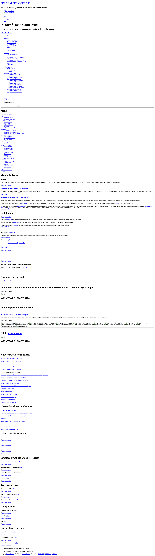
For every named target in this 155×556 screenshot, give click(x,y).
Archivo (6, 100)
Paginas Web (4, 141)
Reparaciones (4, 159)
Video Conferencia (8, 149)
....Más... (16, 537)
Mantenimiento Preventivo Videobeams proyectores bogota (16, 386)
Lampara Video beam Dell (14, 89)
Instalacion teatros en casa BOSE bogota (11, 361)
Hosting (6, 143)
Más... (20, 461)
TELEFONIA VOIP (6, 116)
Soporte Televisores (12, 41)
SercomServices (10, 554)
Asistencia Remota (8, 125)
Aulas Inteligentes (8, 148)
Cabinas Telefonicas (9, 161)
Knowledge (7, 126)
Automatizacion (8, 146)
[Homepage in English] (9, 12)
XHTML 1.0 (48, 554)
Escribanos (6, 19)
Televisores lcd (7, 154)
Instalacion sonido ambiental (11, 132)
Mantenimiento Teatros (10, 130)
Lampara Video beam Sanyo (14, 84)
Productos (6, 38)
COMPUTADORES (6, 120)
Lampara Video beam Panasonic (15, 80)
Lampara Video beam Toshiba (14, 90)
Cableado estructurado (9, 127)
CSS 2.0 (54, 554)
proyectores (4, 418)
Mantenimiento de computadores (15, 57)
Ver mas (24, 267)
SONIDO (3, 129)
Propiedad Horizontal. (6, 280)
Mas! (5, 21)
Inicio (5, 16)
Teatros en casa (11, 47)
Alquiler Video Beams (9, 138)
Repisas (6, 155)
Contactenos (10, 64)
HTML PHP (41, 554)
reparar (117, 203)
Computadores (7, 162)
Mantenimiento (8, 122)
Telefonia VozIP (8, 67)
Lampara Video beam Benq (14, 83)
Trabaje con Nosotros (6, 170)
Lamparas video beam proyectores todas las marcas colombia (16, 413)
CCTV (9, 63)
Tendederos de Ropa (9, 157)
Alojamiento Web (11, 43)
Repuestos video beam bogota (8, 410)
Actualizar (6, 36)
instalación (9, 219)
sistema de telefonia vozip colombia (10, 424)
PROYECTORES (5, 135)
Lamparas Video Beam (10, 73)
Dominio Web (10, 44)
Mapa (5, 18)
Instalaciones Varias (6, 145)
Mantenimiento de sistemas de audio (16, 60)
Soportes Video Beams (13, 46)
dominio (6, 142)
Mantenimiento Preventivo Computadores (14, 188)
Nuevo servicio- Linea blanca (8, 402)
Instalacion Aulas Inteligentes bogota (10, 383)
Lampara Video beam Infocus (14, 77)
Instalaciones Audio (12, 54)
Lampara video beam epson (14, 74)
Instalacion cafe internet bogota (8, 397)
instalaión (15, 225)
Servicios (6, 53)
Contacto (3, 171)
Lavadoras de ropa (8, 165)
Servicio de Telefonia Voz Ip (8, 388)
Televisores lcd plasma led (16, 243)
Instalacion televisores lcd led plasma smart (11, 358)
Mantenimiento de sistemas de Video (16, 61)
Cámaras (9, 48)
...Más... (14, 532)
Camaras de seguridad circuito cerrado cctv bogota (13, 415)
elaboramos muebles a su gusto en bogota (14, 315)
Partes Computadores (12, 40)
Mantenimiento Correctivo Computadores (14, 197)
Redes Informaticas (9, 158)
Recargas (9, 71)
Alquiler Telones (8, 139)
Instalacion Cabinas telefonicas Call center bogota (13, 364)
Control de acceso (8, 152)
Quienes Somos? (11, 50)
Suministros (7, 123)
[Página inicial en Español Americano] (9, 11)
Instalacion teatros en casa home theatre (14, 133)
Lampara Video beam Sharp (14, 79)
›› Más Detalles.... (6, 33)
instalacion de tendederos (7, 391)
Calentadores (7, 164)
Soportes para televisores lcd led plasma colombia (13, 421)
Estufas (6, 168)
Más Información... (5, 194)
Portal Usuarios (11, 70)
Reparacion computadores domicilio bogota (12, 369)
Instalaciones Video (12, 56)
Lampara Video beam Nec (14, 82)
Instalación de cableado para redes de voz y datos (13, 377)
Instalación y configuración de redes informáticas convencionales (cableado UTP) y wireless (24, 375)
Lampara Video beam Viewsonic (15, 87)
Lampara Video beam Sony (14, 76)
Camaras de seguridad (9, 151)
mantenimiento (25, 203)
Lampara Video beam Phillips (14, 92)
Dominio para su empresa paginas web (10, 429)
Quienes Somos (8, 99)
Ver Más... (3, 454)
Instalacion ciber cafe (9, 119)
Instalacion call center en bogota (9, 394)
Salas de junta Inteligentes (13, 58)
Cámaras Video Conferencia (8, 426)
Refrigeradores (7, 167)
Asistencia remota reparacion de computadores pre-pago (15, 380)
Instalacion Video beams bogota (9, 366)
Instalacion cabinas (8, 117)
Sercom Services (26, 554)
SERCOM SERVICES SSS (15, 3)
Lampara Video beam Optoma (15, 86)
